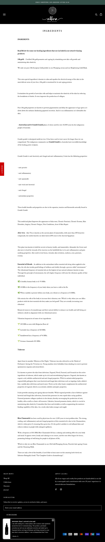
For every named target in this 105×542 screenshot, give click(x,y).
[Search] (96, 14)
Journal (6, 490)
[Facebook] (56, 489)
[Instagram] (61, 489)
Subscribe (12, 515)
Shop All (6, 478)
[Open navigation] (4, 14)
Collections (7, 482)
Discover (7, 486)
